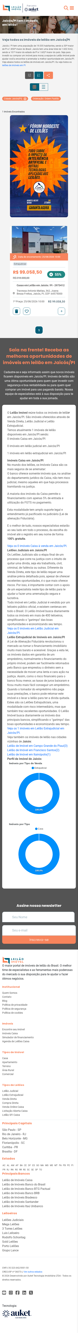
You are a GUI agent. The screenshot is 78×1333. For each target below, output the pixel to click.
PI (72, 1165)
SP (36, 1169)
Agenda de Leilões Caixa (15, 1041)
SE (32, 1169)
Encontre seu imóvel (13, 1029)
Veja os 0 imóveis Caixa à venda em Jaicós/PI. (37, 546)
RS (24, 1169)
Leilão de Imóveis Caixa (17, 1180)
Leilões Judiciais (13, 1220)
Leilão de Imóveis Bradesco (19, 1197)
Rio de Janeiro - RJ (14, 1134)
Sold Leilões (10, 1241)
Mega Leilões (10, 1224)
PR (4, 1169)
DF (29, 1165)
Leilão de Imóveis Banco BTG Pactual (26, 1189)
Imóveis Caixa (10, 1033)
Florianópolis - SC (13, 1143)
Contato (6, 996)
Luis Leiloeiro (10, 1233)
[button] (66, 8)
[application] (39, 791)
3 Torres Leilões (12, 1228)
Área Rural (8, 1070)
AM (13, 1165)
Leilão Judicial (10, 1091)
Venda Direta (9, 1098)
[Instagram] (11, 1292)
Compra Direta (10, 1102)
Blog (4, 1000)
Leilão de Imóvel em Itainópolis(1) (29, 754)
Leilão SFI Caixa (11, 1114)
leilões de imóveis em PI (14, 65)
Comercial (7, 1074)
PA (60, 1165)
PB (64, 1165)
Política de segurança (14, 1008)
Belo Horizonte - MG (15, 1138)
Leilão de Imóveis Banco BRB (21, 1193)
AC (4, 1165)
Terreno (6, 1066)
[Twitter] (31, 1292)
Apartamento (9, 1062)
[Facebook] (4, 1292)
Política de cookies (12, 1012)
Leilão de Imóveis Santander (20, 1202)
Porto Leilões (10, 1246)
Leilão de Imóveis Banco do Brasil (23, 1184)
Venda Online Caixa (13, 1106)
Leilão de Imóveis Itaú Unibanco (22, 1206)
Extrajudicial (20, 264)
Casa (5, 1058)
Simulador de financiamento (18, 1037)
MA (42, 1165)
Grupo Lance (10, 1250)
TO (40, 1169)
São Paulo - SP (11, 1130)
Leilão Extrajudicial (12, 1094)
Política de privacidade (14, 1004)
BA (21, 1165)
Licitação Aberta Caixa (15, 1110)
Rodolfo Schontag (13, 1237)
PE (68, 1165)
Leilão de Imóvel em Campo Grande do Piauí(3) (37, 746)
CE (25, 1165)
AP (17, 1165)
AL (8, 1165)
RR (20, 1169)
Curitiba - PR (10, 1147)
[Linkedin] (24, 1292)
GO (38, 1165)
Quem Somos (9, 992)
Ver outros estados (33, 1272)
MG (47, 1165)
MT (56, 1165)
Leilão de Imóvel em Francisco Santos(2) (33, 750)
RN (12, 1169)
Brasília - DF (10, 1151)
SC (28, 1169)
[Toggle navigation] (72, 8)
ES (33, 1165)
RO (16, 1169)
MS (52, 1165)
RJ (8, 1169)
